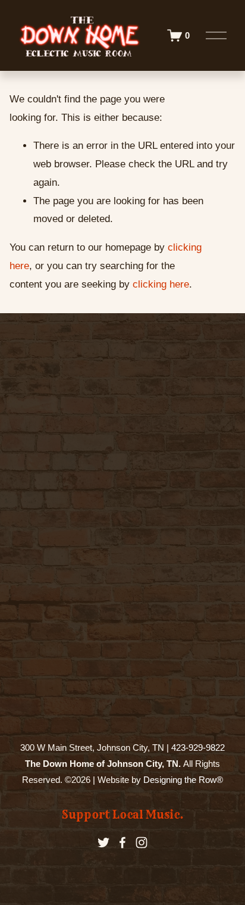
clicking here (161, 284)
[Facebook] (122, 842)
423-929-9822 (198, 747)
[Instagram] (141, 842)
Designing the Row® (183, 780)
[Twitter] (103, 842)
